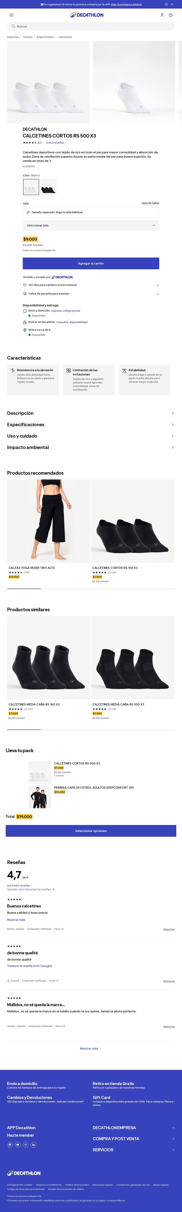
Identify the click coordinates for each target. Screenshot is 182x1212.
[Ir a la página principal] (86, 14)
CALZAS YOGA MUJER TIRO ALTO (32, 568)
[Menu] (11, 15)
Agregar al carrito (91, 263)
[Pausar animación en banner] (166, 4)
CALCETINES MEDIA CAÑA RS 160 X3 (34, 704)
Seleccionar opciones (91, 831)
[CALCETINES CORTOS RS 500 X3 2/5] (134, 82)
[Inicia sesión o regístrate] (162, 15)
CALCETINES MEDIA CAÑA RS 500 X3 (118, 704)
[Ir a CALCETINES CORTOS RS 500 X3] (39, 772)
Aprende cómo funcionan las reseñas (29, 889)
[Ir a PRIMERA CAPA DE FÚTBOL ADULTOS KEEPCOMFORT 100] (39, 796)
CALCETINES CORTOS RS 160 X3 (115, 568)
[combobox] (91, 225)
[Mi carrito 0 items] (170, 15)
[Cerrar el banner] (172, 4)
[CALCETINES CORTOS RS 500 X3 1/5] (48, 82)
